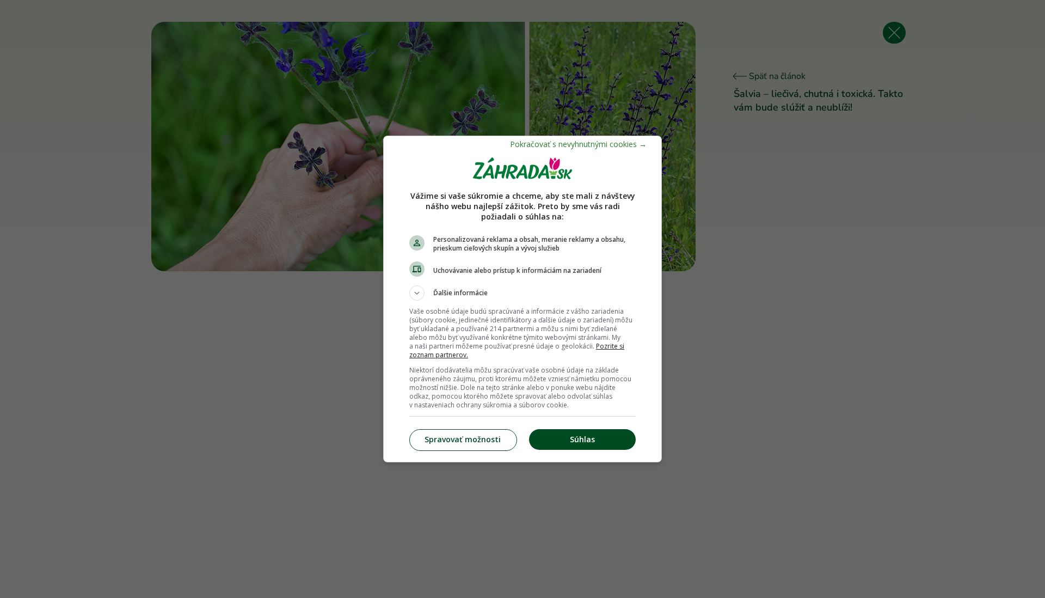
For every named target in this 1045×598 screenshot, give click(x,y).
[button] (522, 293)
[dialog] (522, 299)
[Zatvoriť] (578, 144)
